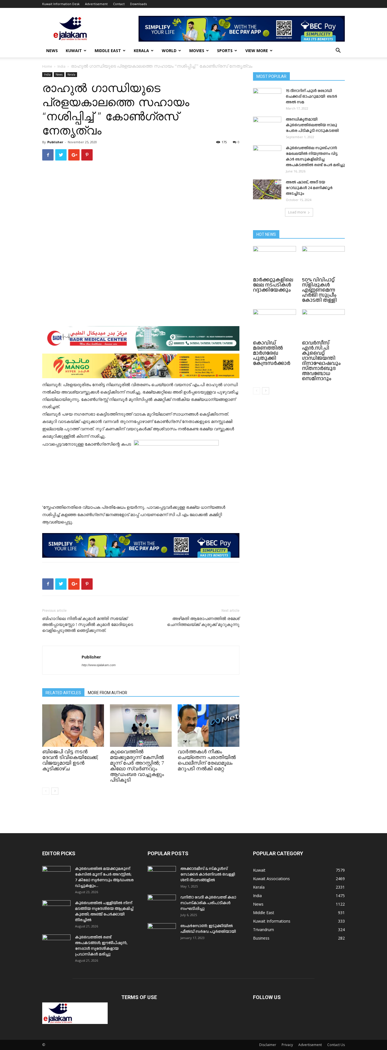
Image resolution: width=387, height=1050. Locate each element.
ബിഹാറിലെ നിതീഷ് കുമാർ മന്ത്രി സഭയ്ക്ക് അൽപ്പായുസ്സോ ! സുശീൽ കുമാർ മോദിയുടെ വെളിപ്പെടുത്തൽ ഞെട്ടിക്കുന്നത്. (87, 624)
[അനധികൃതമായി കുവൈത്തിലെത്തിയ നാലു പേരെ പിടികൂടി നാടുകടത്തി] (267, 126)
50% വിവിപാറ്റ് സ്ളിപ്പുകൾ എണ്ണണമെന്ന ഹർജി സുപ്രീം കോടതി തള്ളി (319, 290)
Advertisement (96, 4)
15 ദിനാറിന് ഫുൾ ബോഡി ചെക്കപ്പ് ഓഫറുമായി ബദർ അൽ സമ (311, 96)
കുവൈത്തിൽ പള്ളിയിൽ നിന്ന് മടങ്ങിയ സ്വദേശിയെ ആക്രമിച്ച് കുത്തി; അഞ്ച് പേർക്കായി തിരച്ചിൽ (104, 911)
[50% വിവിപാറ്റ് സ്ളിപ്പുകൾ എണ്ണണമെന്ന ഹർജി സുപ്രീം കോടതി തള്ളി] (323, 260)
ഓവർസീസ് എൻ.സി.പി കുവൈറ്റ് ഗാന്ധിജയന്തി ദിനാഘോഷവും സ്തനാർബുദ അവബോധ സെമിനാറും (321, 360)
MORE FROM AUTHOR (107, 692)
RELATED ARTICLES (63, 692)
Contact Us (336, 1044)
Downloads (138, 4)
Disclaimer (267, 1044)
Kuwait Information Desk (61, 4)
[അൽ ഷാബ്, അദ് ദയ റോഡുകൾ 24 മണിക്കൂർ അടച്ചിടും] (267, 189)
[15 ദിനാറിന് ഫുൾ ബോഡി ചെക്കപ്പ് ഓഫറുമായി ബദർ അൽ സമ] (267, 98)
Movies (196, 50)
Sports (225, 50)
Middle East (108, 50)
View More (256, 50)
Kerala (141, 50)
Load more (297, 212)
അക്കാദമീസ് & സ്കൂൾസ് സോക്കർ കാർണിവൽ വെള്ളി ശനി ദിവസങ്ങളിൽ (207, 874)
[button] (338, 51)
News (52, 50)
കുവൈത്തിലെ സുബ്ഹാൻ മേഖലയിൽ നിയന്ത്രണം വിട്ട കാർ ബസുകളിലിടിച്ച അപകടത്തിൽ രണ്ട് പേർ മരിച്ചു (315, 156)
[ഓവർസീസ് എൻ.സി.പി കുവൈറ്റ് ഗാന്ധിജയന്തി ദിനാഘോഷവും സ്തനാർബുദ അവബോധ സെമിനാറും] (323, 324)
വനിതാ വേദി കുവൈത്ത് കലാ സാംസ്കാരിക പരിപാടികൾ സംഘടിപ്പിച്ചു (208, 903)
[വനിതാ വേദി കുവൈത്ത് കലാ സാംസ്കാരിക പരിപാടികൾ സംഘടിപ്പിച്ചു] (162, 904)
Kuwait (74, 50)
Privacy (287, 1044)
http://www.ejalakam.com (99, 665)
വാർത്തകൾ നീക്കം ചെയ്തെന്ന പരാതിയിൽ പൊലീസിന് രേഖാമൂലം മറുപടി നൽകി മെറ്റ (207, 760)
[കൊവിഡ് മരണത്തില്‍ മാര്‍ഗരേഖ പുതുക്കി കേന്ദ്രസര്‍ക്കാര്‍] (274, 324)
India (61, 66)
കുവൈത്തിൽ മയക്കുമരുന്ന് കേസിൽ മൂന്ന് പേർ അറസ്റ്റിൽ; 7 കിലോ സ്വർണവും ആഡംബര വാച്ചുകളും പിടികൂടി (137, 766)
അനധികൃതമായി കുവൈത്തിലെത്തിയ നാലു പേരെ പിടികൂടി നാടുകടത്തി (312, 125)
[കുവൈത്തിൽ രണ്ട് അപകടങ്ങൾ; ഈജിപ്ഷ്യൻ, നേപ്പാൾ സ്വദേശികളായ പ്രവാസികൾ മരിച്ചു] (56, 944)
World (169, 50)
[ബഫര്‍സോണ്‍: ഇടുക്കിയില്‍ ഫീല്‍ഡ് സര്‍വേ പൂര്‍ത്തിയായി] (162, 933)
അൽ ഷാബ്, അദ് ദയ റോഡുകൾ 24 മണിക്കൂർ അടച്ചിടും (309, 187)
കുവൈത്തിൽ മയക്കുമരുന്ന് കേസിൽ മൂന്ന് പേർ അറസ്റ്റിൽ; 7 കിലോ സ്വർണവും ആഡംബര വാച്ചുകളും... (104, 877)
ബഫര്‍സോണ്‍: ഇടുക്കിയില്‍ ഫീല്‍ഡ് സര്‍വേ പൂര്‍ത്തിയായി (208, 928)
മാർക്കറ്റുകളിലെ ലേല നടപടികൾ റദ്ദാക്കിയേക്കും (273, 285)
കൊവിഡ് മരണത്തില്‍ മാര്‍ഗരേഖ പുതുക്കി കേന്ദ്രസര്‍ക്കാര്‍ (271, 353)
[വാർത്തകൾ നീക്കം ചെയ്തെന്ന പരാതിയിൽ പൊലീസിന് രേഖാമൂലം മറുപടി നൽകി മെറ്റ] (208, 725)
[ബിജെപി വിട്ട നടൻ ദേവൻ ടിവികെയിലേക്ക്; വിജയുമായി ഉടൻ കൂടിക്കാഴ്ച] (73, 725)
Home (47, 66)
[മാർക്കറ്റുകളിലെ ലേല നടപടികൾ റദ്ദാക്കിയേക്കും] (274, 260)
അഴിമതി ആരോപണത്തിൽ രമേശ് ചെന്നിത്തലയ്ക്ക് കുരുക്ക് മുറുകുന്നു (203, 621)
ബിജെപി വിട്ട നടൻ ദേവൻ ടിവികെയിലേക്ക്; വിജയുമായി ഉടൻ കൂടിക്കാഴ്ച (70, 760)
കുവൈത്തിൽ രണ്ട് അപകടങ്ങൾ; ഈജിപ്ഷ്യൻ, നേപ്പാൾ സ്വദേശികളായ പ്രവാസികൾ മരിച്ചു (101, 945)
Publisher (55, 142)
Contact (119, 4)
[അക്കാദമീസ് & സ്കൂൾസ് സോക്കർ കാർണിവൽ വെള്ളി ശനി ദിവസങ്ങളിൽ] (162, 876)
